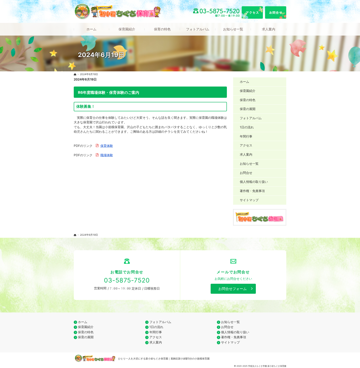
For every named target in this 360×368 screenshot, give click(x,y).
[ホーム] (75, 74)
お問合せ (246, 173)
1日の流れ (247, 127)
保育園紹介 (247, 91)
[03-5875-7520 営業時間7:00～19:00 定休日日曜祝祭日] (217, 12)
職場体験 (106, 155)
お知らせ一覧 (249, 164)
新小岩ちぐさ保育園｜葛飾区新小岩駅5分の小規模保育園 (178, 358)
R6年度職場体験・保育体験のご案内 (108, 92)
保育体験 (106, 146)
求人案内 (246, 154)
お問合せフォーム (232, 288)
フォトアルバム (251, 118)
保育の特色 (247, 100)
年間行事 (246, 136)
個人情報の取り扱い (254, 182)
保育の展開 (247, 109)
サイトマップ (249, 200)
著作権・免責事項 (252, 191)
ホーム (244, 82)
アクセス (246, 145)
